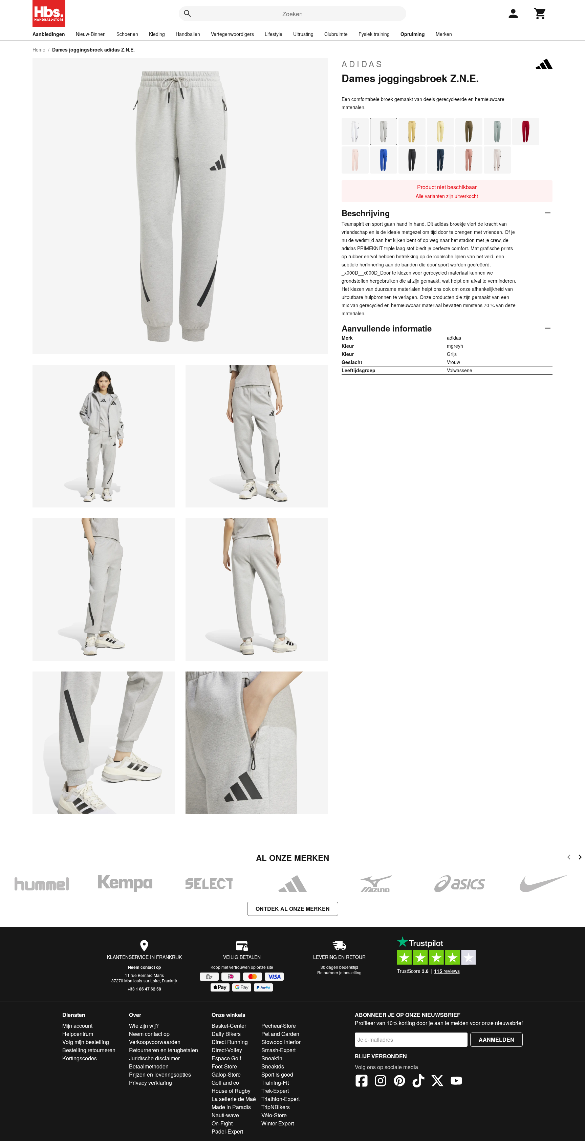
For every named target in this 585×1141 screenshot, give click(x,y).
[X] (437, 1081)
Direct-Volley (227, 1050)
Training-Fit (275, 1082)
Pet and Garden (280, 1034)
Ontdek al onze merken (293, 909)
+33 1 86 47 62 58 (144, 989)
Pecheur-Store (278, 1025)
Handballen (188, 34)
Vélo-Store (274, 1115)
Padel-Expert (227, 1131)
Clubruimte (336, 34)
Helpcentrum (77, 1034)
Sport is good (277, 1074)
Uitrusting (303, 34)
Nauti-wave (225, 1115)
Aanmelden (496, 1039)
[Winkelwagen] (540, 13)
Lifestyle (273, 34)
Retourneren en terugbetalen (163, 1050)
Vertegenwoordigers (232, 34)
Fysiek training (374, 34)
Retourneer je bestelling (339, 972)
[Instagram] (380, 1081)
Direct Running (230, 1042)
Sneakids (272, 1066)
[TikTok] (418, 1081)
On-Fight (222, 1123)
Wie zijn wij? (144, 1025)
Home (38, 49)
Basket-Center (229, 1025)
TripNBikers (275, 1107)
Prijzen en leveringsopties (160, 1074)
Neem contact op (144, 967)
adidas (363, 63)
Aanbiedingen (48, 34)
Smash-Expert (278, 1050)
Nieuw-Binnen (91, 34)
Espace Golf (226, 1058)
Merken (444, 34)
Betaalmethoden (149, 1066)
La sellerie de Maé (234, 1099)
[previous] (569, 858)
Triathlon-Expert (280, 1099)
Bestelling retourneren (88, 1050)
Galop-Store (226, 1074)
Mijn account (77, 1025)
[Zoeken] (187, 13)
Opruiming (412, 34)
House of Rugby (231, 1091)
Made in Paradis (231, 1107)
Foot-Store (224, 1066)
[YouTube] (456, 1081)
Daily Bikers (226, 1034)
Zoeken (292, 13)
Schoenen (127, 34)
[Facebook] (361, 1081)
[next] (580, 858)
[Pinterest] (399, 1081)
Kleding (157, 34)
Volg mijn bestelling (85, 1042)
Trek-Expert (275, 1091)
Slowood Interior (281, 1042)
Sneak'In (271, 1058)
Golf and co (225, 1082)
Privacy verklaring (150, 1082)
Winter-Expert (277, 1123)
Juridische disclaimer (154, 1058)
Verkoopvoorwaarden (154, 1042)
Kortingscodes (79, 1058)
